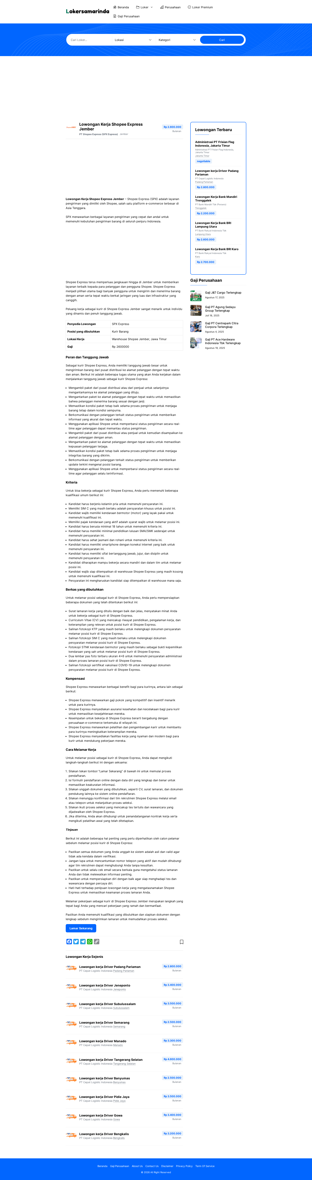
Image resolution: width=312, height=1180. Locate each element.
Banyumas (119, 1082)
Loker (144, 7)
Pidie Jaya (119, 1100)
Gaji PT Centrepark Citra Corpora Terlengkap (221, 324)
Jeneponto (119, 989)
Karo (197, 256)
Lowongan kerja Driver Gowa (100, 1115)
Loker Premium (202, 7)
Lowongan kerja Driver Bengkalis (104, 1134)
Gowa (116, 1119)
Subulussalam (121, 1007)
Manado (118, 1045)
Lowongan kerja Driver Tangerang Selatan (111, 1060)
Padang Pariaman (123, 970)
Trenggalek (201, 207)
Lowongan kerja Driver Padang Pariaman (110, 967)
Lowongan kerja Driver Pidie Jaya (104, 1097)
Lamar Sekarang (81, 928)
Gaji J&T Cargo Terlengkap (223, 292)
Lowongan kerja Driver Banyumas (104, 1078)
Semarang (119, 1026)
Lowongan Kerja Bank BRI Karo (217, 249)
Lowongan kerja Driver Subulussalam (107, 1004)
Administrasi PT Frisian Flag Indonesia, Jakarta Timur (214, 143)
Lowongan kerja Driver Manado (102, 1041)
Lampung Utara (203, 234)
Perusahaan (173, 7)
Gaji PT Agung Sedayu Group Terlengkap (220, 308)
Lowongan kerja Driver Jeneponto (104, 985)
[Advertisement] (156, 86)
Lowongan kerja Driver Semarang (104, 1022)
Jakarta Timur (202, 155)
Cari (222, 40)
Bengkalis (119, 1137)
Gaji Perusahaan (129, 16)
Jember (124, 134)
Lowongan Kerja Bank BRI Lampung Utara (213, 224)
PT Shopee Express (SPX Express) (98, 134)
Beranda (123, 7)
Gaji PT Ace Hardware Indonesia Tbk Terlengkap (223, 341)
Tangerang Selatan (124, 1063)
